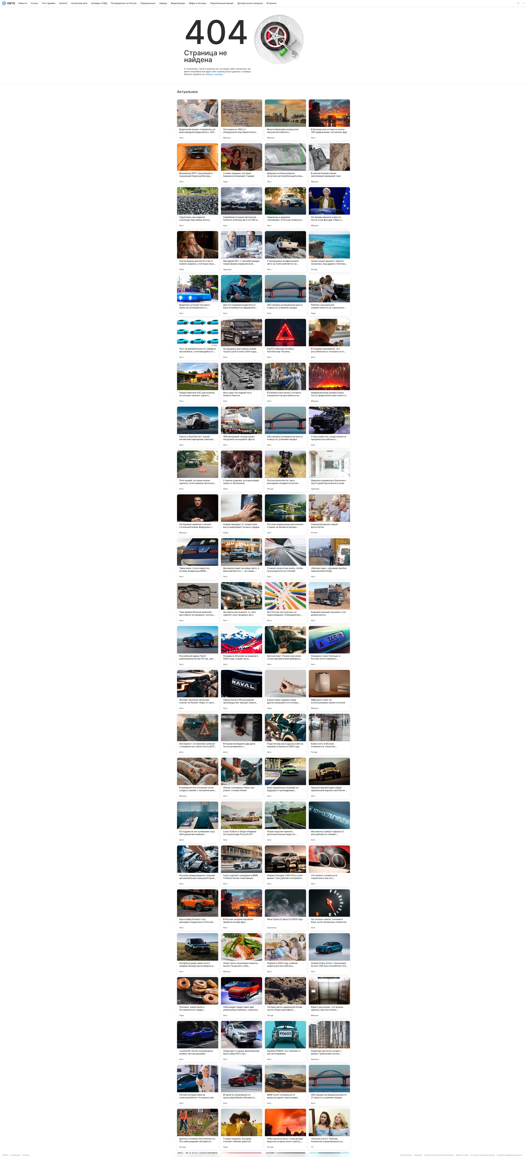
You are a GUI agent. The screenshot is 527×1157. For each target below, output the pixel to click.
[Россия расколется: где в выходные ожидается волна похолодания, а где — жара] (285, 471)
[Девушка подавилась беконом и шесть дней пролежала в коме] (329, 471)
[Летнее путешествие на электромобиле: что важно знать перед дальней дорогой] (197, 1085)
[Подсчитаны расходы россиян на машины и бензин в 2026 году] (285, 734)
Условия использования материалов (439, 1155)
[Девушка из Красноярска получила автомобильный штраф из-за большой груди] (285, 163)
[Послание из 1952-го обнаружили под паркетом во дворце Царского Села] (241, 120)
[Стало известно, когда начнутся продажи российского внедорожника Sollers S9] (329, 427)
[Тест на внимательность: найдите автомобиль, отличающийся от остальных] (197, 339)
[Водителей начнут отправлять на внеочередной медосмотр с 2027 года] (197, 120)
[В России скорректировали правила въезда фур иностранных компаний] (241, 909)
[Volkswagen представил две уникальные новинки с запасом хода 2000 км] (241, 997)
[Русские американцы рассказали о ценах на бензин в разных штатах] (285, 515)
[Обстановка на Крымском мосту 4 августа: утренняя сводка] (285, 427)
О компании (15, 1155)
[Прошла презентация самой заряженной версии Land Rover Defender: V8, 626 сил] (329, 778)
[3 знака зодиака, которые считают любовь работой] (241, 1129)
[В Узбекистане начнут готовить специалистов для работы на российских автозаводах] (285, 383)
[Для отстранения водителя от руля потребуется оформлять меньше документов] (241, 295)
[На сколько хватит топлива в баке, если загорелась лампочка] (329, 909)
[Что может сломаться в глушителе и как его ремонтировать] (329, 866)
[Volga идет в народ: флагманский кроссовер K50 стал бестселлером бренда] (241, 1041)
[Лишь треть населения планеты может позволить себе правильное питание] (241, 953)
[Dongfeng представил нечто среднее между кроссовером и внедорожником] (197, 953)
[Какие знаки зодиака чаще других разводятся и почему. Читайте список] (285, 690)
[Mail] (4, 3)
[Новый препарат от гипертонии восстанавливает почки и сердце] (241, 515)
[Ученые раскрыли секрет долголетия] (329, 515)
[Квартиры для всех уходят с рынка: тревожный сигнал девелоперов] (329, 1041)
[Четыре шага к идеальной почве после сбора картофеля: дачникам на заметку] (285, 997)
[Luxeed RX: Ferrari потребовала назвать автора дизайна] (197, 1041)
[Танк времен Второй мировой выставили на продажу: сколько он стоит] (197, 602)
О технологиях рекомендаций (483, 1155)
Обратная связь (462, 1155)
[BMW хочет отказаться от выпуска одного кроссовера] (285, 1085)
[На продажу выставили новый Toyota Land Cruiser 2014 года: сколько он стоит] (241, 339)
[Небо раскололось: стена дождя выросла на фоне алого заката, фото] (285, 1129)
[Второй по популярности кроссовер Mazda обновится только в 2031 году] (241, 1085)
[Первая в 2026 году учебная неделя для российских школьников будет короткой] (285, 953)
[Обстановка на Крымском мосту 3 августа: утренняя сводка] (285, 295)
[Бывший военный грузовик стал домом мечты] (329, 602)
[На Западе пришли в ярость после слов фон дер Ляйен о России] (329, 207)
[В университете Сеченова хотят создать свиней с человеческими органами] (197, 778)
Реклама (25, 1155)
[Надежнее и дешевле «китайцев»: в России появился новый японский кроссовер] (285, 207)
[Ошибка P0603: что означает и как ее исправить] (285, 1041)
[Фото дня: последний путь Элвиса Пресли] (241, 383)
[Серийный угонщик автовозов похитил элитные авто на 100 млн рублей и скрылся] (241, 207)
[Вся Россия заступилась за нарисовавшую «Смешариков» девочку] (285, 602)
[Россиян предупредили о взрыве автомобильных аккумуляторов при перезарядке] (197, 866)
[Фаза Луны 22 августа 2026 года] (285, 909)
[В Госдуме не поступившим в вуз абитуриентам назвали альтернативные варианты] (197, 822)
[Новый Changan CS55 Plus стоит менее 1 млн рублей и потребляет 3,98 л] (285, 866)
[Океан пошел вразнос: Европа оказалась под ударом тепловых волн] (329, 251)
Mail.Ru (6, 1155)
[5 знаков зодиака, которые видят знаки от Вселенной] (241, 471)
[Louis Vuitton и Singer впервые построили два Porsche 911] (241, 822)
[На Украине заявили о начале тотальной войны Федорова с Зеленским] (197, 515)
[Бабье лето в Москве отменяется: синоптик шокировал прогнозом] (329, 734)
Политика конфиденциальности (509, 1155)
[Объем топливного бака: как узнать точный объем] (241, 778)
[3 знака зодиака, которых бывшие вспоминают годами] (241, 163)
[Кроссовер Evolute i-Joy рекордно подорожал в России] (197, 909)
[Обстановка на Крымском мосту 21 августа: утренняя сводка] (329, 1085)
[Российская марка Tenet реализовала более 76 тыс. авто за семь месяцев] (197, 646)
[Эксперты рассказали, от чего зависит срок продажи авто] (241, 602)
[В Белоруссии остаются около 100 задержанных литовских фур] (329, 120)
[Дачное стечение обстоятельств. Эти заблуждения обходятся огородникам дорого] (197, 1129)
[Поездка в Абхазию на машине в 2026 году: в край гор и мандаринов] (241, 646)
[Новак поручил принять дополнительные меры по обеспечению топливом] (285, 822)
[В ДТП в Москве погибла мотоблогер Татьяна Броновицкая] (285, 339)
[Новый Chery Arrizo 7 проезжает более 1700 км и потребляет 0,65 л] (329, 953)
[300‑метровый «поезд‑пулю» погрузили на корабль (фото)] (241, 427)
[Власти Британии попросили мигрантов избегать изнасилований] (285, 120)
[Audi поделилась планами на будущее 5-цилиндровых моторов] (285, 778)
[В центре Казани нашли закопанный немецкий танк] (329, 163)
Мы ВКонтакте (406, 1155)
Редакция (418, 1155)
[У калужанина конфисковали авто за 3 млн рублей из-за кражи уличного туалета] (285, 251)
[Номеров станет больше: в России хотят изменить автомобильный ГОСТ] (329, 646)
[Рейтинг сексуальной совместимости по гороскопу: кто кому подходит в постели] (329, 295)
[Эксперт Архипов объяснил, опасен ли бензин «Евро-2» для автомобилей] (197, 690)
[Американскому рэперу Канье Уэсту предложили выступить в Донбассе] (329, 383)
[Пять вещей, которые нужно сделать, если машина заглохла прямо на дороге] (197, 471)
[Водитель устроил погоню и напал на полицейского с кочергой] (197, 295)
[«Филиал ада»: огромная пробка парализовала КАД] (329, 558)
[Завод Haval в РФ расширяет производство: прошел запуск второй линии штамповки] (241, 690)
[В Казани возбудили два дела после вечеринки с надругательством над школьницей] (241, 734)
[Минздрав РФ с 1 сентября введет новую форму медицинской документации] (241, 251)
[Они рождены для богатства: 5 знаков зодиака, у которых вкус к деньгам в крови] (197, 251)
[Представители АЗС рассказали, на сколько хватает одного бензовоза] (197, 383)
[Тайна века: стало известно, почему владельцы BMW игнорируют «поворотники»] (197, 558)
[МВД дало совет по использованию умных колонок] (329, 690)
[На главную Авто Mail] (10, 3)
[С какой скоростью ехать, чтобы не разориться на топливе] (285, 558)
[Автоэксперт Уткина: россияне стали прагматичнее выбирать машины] (285, 646)
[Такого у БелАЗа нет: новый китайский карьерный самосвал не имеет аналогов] (197, 427)
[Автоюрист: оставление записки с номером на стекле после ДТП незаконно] (197, 734)
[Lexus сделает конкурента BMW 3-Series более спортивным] (241, 866)
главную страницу (214, 74)
